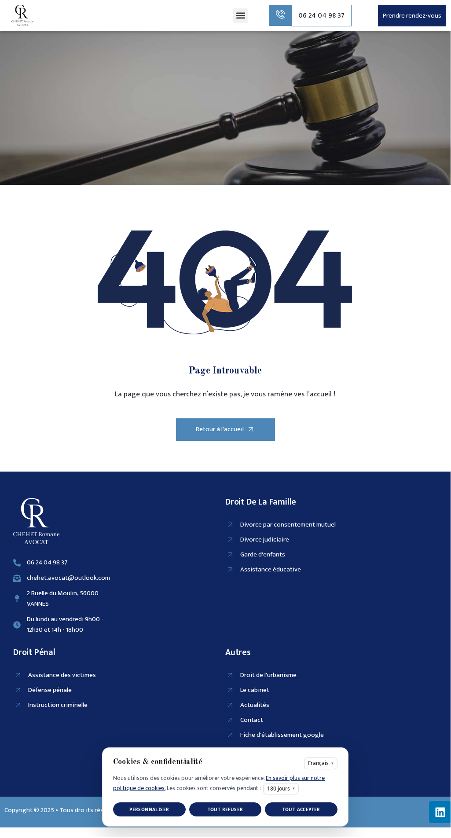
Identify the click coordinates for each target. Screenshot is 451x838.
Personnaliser (149, 809)
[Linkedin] (440, 812)
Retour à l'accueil (220, 429)
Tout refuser (225, 809)
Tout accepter (301, 809)
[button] (240, 15)
